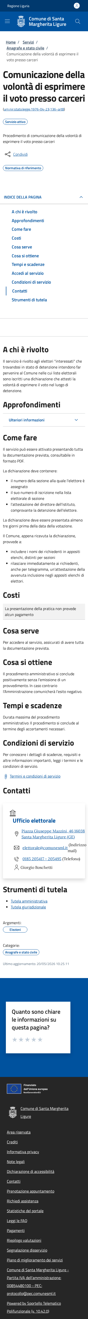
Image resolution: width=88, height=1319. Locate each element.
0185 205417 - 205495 (41, 858)
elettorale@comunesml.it (45, 847)
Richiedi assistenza (22, 1201)
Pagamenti (16, 1230)
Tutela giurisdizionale (28, 907)
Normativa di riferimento (23, 167)
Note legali (16, 1162)
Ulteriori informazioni (26, 420)
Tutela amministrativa (29, 901)
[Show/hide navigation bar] (7, 21)
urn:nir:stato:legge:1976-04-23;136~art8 (34, 109)
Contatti (14, 1181)
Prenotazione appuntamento (30, 1191)
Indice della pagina (23, 197)
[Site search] (78, 21)
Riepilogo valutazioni (24, 1240)
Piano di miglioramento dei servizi (35, 1260)
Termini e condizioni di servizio (35, 776)
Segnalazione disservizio (27, 1250)
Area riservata (19, 1132)
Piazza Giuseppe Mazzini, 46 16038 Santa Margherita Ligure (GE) (53, 833)
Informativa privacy (23, 1152)
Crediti (12, 1142)
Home (11, 42)
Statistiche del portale (25, 1211)
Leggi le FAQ (17, 1221)
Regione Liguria (18, 5)
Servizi (28, 42)
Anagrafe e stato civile (25, 48)
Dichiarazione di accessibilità (30, 1171)
